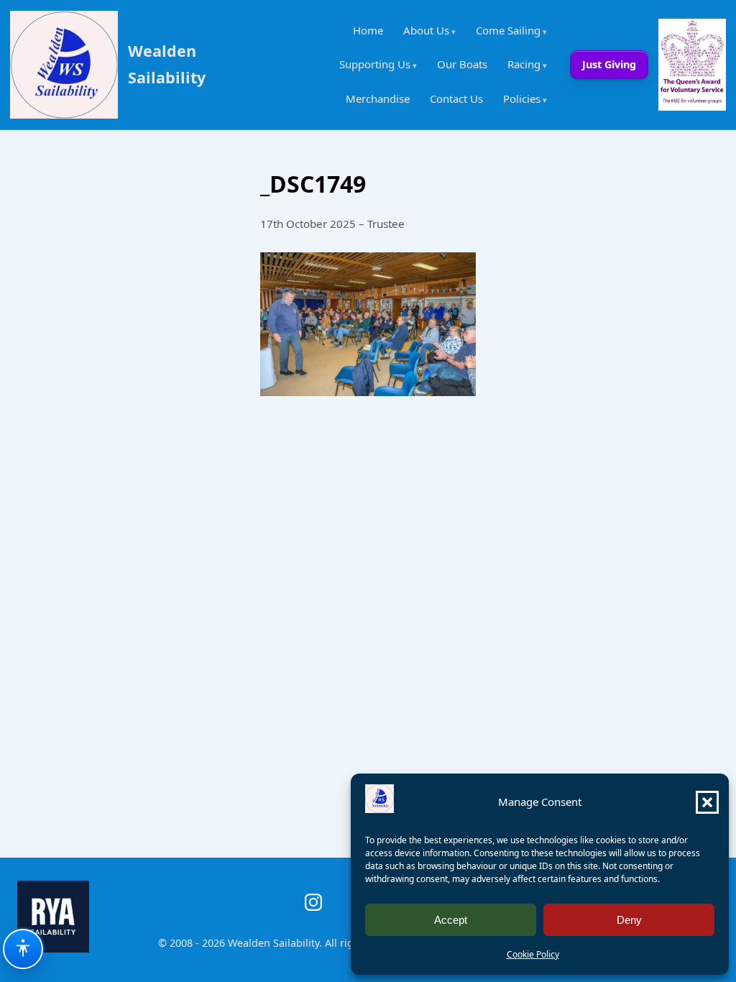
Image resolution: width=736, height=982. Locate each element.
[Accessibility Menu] (23, 949)
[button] (707, 802)
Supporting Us (374, 64)
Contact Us (456, 98)
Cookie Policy (533, 954)
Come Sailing (508, 30)
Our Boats (462, 64)
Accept (450, 920)
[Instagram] (313, 902)
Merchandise (378, 98)
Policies (521, 98)
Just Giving (609, 64)
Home (368, 30)
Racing (523, 64)
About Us (426, 30)
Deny (629, 920)
